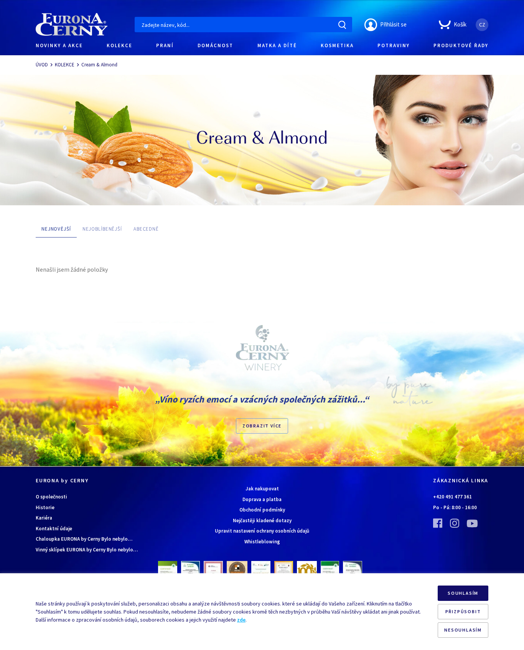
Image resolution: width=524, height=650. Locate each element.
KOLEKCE (119, 45)
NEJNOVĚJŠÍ (56, 229)
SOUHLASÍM (463, 593)
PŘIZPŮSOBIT (463, 611)
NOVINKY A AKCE (59, 45)
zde (241, 619)
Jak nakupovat (262, 488)
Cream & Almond (99, 64)
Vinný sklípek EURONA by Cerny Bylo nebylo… (87, 549)
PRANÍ (165, 45)
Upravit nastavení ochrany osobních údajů (262, 531)
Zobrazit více (262, 426)
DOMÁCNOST (215, 45)
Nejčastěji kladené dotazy (262, 520)
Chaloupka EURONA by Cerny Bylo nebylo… (84, 539)
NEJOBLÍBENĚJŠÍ (102, 229)
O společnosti (51, 496)
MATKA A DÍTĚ (277, 45)
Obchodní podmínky (262, 509)
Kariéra (44, 518)
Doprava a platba (262, 499)
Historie (45, 507)
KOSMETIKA (337, 45)
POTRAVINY (393, 45)
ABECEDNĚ (146, 229)
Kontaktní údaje (54, 528)
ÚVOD (42, 64)
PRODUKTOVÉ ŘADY (460, 45)
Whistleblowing (262, 541)
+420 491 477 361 (452, 496)
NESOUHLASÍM (463, 630)
